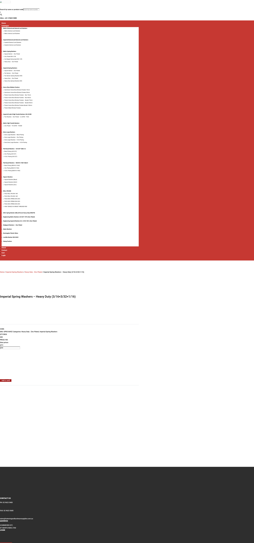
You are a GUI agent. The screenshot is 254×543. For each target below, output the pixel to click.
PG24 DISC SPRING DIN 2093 (12, 198)
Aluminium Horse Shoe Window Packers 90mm (17, 92)
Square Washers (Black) (10, 179)
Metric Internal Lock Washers (12, 33)
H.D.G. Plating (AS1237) (10, 156)
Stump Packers (7, 241)
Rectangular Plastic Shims (10, 233)
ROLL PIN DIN (7, 191)
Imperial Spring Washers (14, 272)
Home (4, 23)
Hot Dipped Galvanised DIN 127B (13, 59)
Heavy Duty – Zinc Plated (11, 61)
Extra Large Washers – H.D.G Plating (14, 140)
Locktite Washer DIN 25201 (11, 237)
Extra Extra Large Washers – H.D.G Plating (15, 142)
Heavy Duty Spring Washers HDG (13, 81)
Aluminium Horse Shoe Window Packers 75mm (17, 90)
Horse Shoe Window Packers (11, 87)
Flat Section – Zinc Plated (11, 73)
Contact (4, 250)
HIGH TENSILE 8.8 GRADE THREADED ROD (15, 206)
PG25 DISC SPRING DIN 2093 (12, 201)
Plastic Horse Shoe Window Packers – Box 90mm (17, 97)
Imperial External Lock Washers (12, 42)
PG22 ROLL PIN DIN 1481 (11, 193)
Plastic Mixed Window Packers (12, 108)
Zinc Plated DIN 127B (10, 56)
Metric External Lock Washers (12, 31)
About (4, 248)
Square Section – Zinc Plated (12, 54)
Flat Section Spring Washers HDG (13, 75)
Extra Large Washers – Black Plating (14, 134)
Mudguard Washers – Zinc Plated (12, 225)
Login (4, 255)
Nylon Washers (7, 229)
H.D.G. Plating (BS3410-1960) (12, 170)
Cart (3, 253)
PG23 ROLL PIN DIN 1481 (11, 196)
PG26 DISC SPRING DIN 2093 (12, 204)
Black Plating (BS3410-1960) (12, 165)
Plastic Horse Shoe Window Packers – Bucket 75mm (18, 100)
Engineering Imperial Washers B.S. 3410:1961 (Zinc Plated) (20, 221)
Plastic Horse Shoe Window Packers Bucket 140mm (18, 105)
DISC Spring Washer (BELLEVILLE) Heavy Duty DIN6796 (19, 213)
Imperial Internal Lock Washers (12, 45)
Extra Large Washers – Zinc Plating (13, 137)
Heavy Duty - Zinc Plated (33, 272)
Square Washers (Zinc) (10, 184)
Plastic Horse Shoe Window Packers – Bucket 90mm (18, 102)
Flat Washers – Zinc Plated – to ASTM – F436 (16, 117)
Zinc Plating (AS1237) (10, 154)
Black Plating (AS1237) (10, 151)
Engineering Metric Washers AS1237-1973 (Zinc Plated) (19, 217)
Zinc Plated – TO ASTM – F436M (13, 125)
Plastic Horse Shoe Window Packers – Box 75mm (17, 95)
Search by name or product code (11, 9)
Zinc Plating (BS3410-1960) (11, 168)
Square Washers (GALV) (10, 182)
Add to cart (5, 380)
